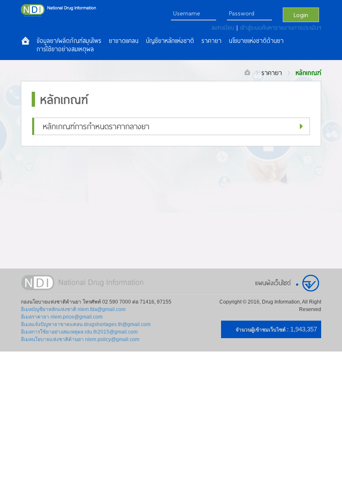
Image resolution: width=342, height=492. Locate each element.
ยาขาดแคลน (123, 41)
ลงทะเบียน (223, 27)
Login (301, 14)
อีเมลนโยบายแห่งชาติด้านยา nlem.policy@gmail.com (80, 339)
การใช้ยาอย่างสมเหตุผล (65, 49)
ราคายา (272, 72)
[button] (171, 126)
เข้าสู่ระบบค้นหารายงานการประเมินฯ (280, 27)
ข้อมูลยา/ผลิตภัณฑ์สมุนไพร (69, 41)
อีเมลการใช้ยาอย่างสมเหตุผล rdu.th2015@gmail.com (79, 332)
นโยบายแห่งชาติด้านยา (256, 41)
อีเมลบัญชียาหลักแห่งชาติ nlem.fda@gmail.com (73, 309)
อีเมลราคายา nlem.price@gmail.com (62, 317)
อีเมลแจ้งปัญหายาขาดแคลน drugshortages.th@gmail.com (86, 324)
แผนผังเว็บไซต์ (273, 282)
